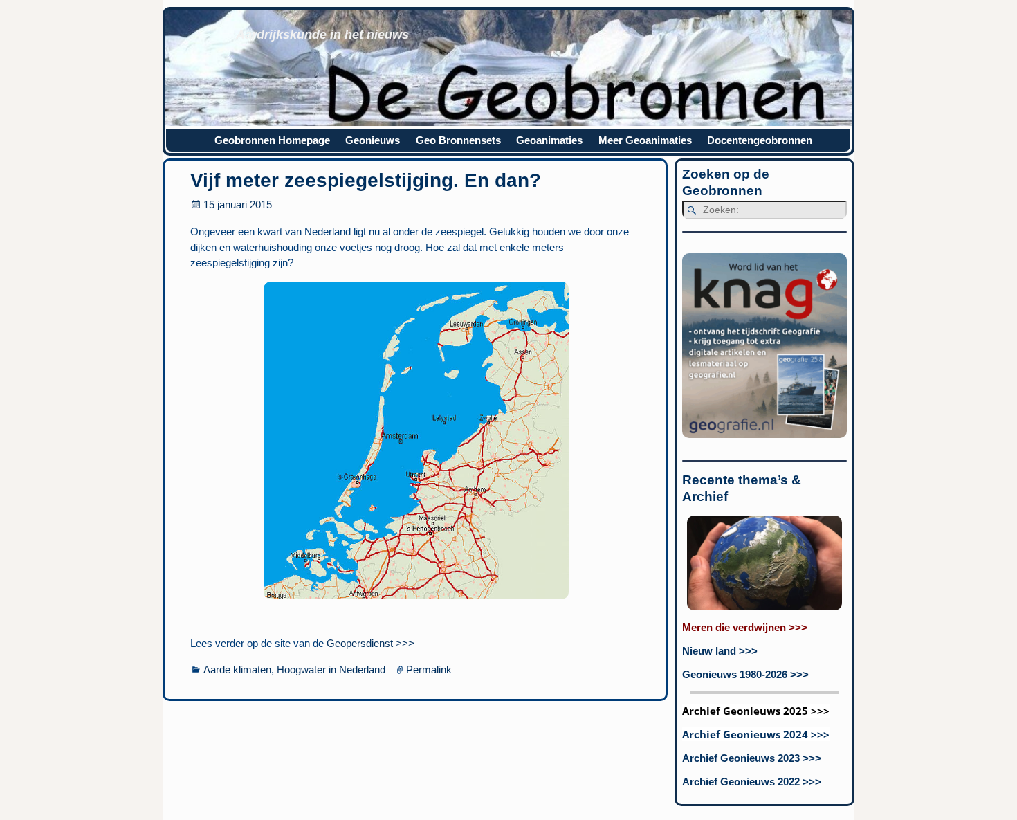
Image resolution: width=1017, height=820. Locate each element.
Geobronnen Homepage (272, 140)
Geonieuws (372, 140)
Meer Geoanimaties (645, 140)
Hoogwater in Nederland (331, 669)
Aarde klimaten (237, 669)
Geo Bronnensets (458, 140)
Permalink (429, 669)
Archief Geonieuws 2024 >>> (756, 734)
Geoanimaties (549, 140)
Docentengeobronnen (759, 140)
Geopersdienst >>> (369, 643)
